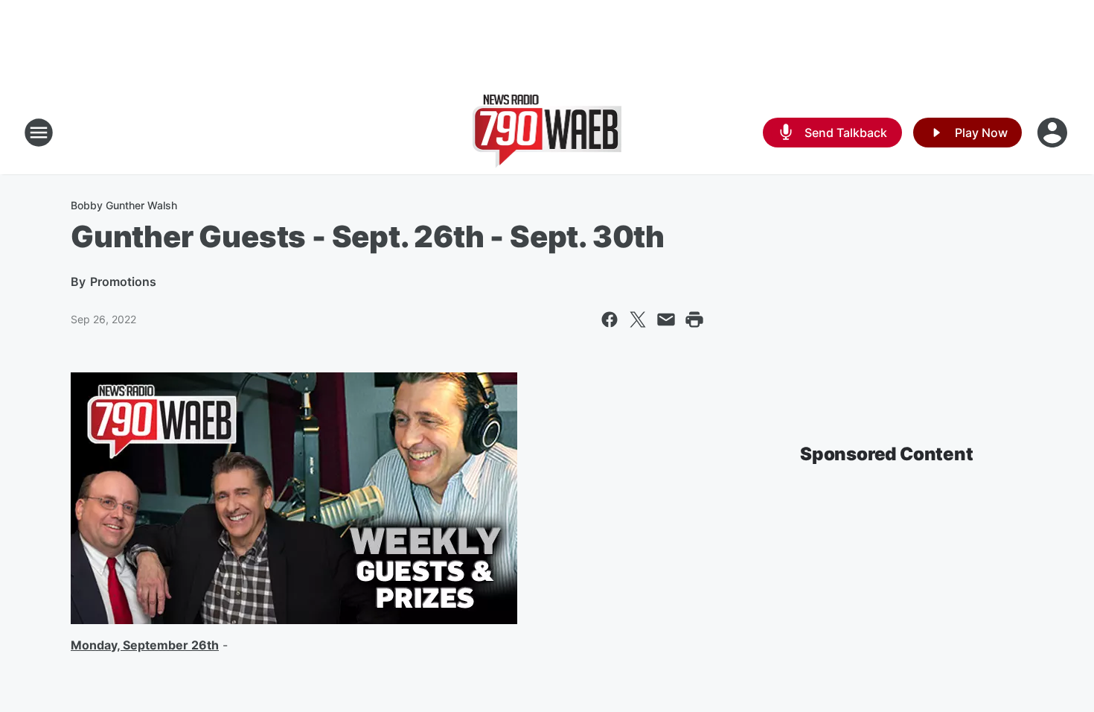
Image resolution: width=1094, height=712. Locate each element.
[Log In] (1053, 132)
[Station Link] (547, 132)
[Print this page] (694, 319)
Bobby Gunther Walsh (124, 205)
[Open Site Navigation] (39, 132)
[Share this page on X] (637, 319)
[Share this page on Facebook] (609, 319)
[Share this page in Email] (666, 319)
